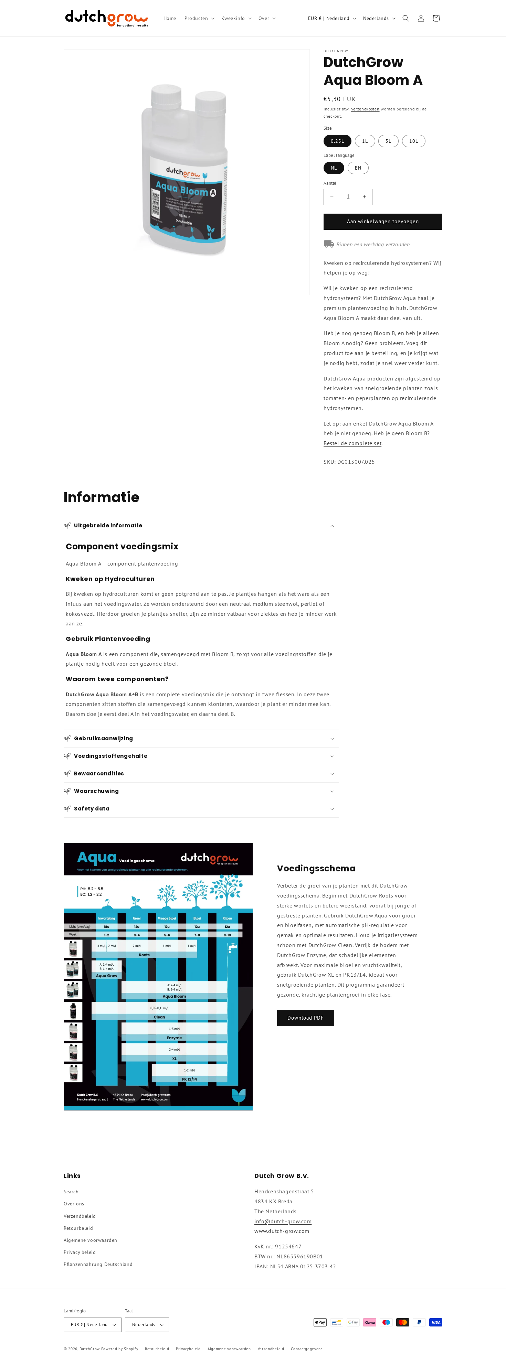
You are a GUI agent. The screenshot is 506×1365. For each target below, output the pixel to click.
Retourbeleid (78, 1228)
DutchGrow (90, 1348)
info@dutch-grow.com (283, 1221)
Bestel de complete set (352, 443)
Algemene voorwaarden (90, 1240)
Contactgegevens (307, 1348)
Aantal (330, 183)
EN (358, 168)
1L (365, 141)
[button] (198, 18)
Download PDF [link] (305, 1017)
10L (413, 141)
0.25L (337, 141)
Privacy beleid (80, 1252)
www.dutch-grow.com (281, 1230)
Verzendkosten (365, 108)
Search (71, 1192)
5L (388, 141)
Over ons (74, 1204)
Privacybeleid (188, 1348)
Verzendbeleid (80, 1216)
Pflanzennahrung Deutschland (98, 1264)
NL (334, 168)
